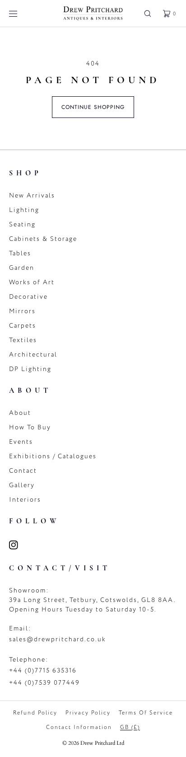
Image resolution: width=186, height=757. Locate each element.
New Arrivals (32, 195)
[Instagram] (19, 545)
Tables (20, 253)
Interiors (25, 499)
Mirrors (22, 311)
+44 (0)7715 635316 (43, 670)
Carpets (22, 325)
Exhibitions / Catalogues (53, 456)
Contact (23, 470)
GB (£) (130, 727)
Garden (21, 267)
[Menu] (20, 13)
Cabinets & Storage (43, 239)
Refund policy (35, 712)
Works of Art (32, 282)
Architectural (33, 354)
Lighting (24, 210)
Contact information (79, 727)
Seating (22, 224)
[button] (147, 13)
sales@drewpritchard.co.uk (57, 639)
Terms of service (146, 712)
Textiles (23, 340)
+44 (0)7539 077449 (44, 682)
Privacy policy (88, 712)
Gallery (22, 485)
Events (21, 441)
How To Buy (30, 427)
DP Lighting (30, 369)
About (20, 413)
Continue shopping (93, 107)
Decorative (28, 296)
